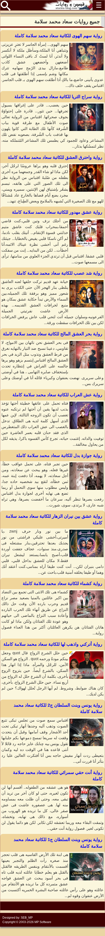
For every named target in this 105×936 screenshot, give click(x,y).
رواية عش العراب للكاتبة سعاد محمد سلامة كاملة (57, 394)
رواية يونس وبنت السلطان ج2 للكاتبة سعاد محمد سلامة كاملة (58, 708)
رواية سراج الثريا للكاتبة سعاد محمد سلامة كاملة (58, 96)
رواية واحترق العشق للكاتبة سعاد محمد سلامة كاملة (55, 157)
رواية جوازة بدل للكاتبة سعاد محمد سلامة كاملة (59, 455)
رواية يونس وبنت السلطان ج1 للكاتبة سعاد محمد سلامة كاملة (58, 842)
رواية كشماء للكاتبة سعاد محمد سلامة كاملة (62, 583)
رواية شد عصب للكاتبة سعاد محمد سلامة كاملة (59, 273)
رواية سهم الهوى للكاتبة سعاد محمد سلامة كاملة (58, 35)
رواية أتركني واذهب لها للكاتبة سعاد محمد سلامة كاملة (52, 644)
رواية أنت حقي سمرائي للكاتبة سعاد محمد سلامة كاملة (57, 775)
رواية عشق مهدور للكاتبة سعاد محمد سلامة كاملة (57, 212)
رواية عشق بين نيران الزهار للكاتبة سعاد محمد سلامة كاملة (54, 519)
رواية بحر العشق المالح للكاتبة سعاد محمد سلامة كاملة (52, 333)
